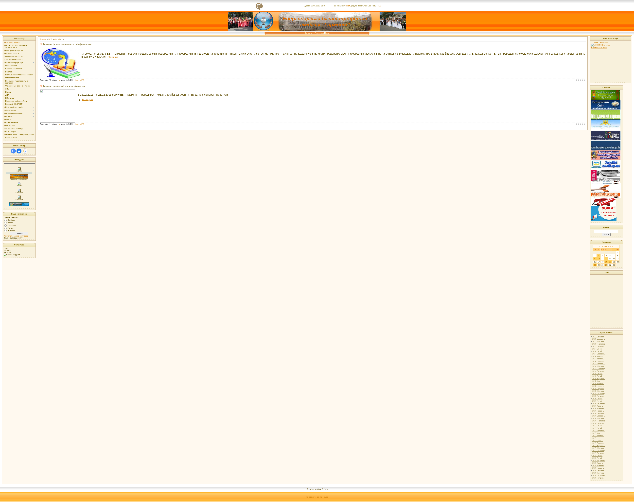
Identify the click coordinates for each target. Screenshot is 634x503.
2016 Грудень (598, 423)
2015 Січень (597, 374)
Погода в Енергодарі (599, 42)
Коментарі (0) (79, 80)
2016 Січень (597, 398)
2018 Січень (597, 456)
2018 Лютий (597, 458)
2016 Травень (598, 408)
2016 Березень (598, 403)
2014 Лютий (597, 351)
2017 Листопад (598, 451)
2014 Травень (598, 359)
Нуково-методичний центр (19, 173)
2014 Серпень (598, 361)
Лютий (57, 39)
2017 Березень (598, 431)
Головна (308, 33)
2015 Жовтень (598, 391)
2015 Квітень (597, 381)
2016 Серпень (598, 413)
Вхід (327, 33)
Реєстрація (319, 33)
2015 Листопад (598, 393)
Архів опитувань (21, 236)
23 (595, 265)
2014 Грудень (598, 371)
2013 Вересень (598, 339)
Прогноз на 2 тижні (599, 47)
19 (606, 262)
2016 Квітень (597, 406)
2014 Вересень (598, 364)
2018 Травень (598, 465)
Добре (10, 223)
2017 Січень (597, 426)
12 (606, 259)
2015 (50, 39)
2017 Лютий (597, 428)
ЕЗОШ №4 (19, 193)
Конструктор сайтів (314, 497)
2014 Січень (597, 349)
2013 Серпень (598, 336)
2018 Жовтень (598, 473)
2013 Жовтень (598, 341)
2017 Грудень (598, 453)
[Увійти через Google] (24, 151)
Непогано (12, 225)
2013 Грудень (598, 346)
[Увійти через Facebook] (19, 151)
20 (610, 262)
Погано (11, 228)
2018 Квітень (597, 463)
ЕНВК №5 (19, 200)
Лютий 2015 (606, 246)
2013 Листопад (598, 344)
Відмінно (11, 220)
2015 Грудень (598, 396)
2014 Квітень (597, 356)
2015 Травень (598, 384)
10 (599, 259)
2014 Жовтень (598, 366)
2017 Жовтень (598, 448)
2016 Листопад (598, 421)
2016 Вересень (598, 416)
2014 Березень (598, 354)
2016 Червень (598, 411)
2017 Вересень (598, 446)
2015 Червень (598, 386)
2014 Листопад (598, 369)
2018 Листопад (598, 475)
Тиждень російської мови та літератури (64, 86)
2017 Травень (598, 436)
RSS (379, 6)
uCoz (326, 497)
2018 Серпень (598, 470)
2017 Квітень (597, 433)
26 (606, 265)
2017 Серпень (598, 443)
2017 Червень (598, 438)
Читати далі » (114, 57)
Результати (8, 236)
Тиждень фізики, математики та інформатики (67, 44)
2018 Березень (598, 460)
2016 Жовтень (598, 418)
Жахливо (11, 231)
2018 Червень (598, 468)
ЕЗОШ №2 (19, 186)
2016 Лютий (597, 401)
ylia (59, 80)
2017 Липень (597, 441)
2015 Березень (598, 379)
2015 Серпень (598, 389)
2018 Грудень (598, 478)
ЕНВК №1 (19, 179)
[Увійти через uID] (13, 151)
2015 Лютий (597, 376)
